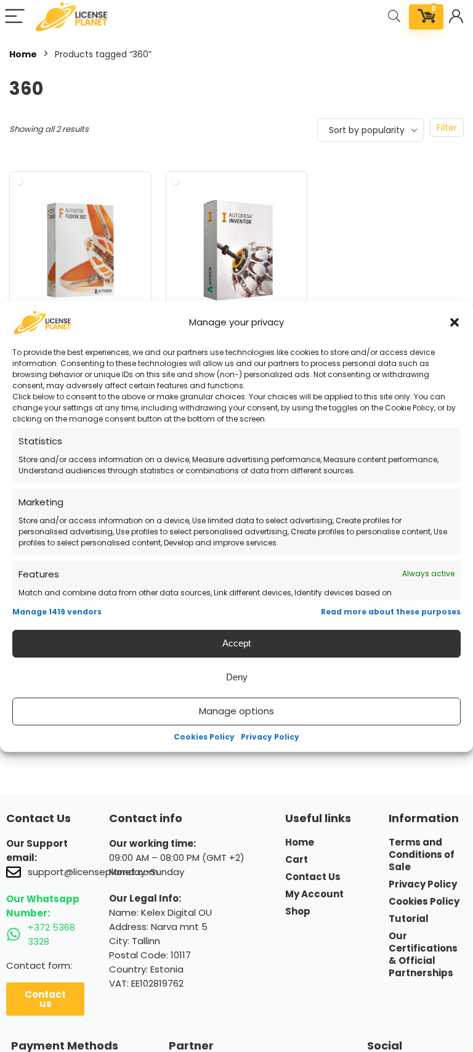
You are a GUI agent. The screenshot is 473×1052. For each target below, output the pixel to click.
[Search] (394, 17)
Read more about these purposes (391, 611)
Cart (296, 860)
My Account (314, 894)
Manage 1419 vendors (57, 611)
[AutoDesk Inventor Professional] (237, 250)
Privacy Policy (270, 737)
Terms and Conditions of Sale (422, 854)
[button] (454, 322)
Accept (236, 643)
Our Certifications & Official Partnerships (423, 954)
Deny (237, 677)
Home (23, 54)
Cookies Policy (204, 737)
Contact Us (313, 877)
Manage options (236, 710)
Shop (297, 911)
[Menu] (15, 17)
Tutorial (409, 919)
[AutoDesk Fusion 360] (80, 250)
